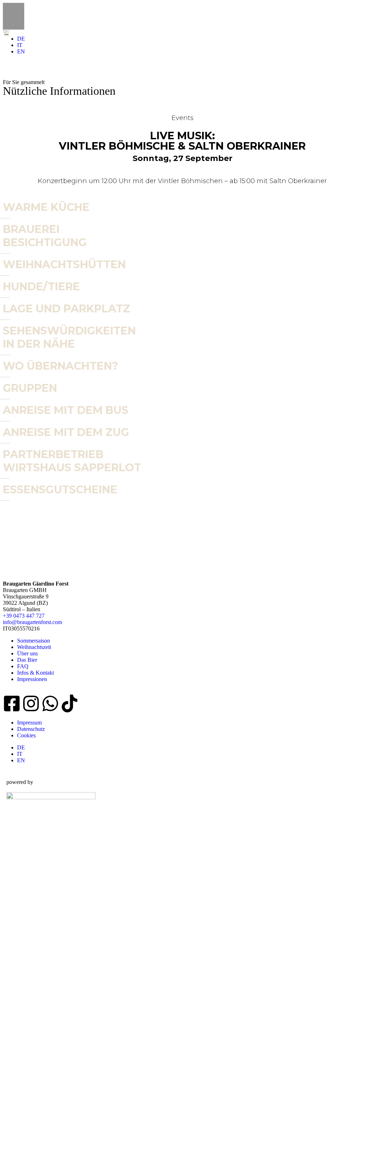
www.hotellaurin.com (33, 914)
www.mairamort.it (28, 1030)
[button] (7, 145)
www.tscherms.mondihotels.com (49, 1088)
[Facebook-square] (12, 703)
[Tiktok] (69, 703)
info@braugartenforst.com (32, 622)
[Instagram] (31, 703)
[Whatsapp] (50, 703)
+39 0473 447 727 (24, 616)
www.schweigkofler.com (37, 972)
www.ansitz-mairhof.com (38, 1146)
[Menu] (182, 16)
